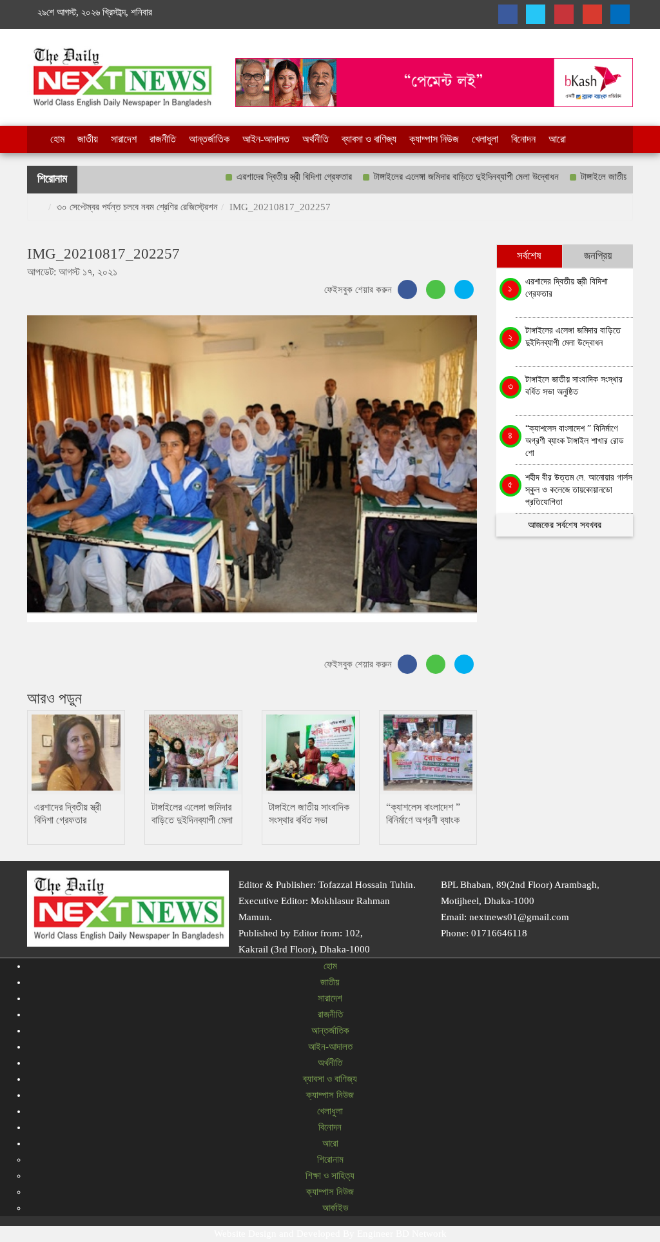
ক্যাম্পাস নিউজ (434, 138)
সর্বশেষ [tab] (529, 256)
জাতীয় (87, 138)
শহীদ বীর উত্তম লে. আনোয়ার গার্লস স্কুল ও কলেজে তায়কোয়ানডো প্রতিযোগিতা (578, 488)
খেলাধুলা (485, 138)
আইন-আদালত (265, 138)
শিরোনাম (330, 1159)
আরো (557, 138)
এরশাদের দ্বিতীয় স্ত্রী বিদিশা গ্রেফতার (266, 177)
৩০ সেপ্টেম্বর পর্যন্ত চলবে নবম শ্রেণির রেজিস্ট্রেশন (137, 207)
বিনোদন (523, 138)
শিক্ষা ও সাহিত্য (330, 1175)
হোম (57, 138)
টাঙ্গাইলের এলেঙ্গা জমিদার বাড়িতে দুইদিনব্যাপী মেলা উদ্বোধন (437, 177)
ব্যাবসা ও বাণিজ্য (369, 138)
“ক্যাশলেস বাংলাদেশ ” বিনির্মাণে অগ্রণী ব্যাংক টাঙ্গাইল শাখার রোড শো (424, 820)
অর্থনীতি (315, 138)
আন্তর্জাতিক (209, 138)
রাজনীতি (163, 138)
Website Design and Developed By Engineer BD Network (330, 1233)
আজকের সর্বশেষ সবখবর (564, 525)
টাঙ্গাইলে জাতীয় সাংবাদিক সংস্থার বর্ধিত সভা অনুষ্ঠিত (309, 820)
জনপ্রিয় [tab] (598, 256)
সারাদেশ (124, 138)
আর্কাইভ (334, 1208)
